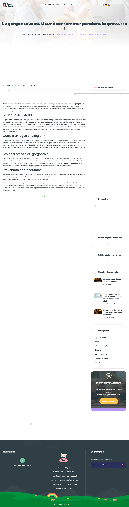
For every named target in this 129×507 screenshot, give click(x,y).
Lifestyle (98, 350)
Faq (70, 5)
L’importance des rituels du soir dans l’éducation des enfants (112, 312)
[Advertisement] (64, 60)
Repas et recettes (101, 338)
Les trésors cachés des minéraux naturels (112, 280)
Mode (97, 342)
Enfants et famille (101, 354)
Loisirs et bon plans (102, 346)
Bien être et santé (45, 34)
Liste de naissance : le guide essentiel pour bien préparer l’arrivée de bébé (112, 297)
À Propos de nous (52, 5)
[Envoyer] (122, 465)
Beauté (97, 362)
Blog (64, 5)
